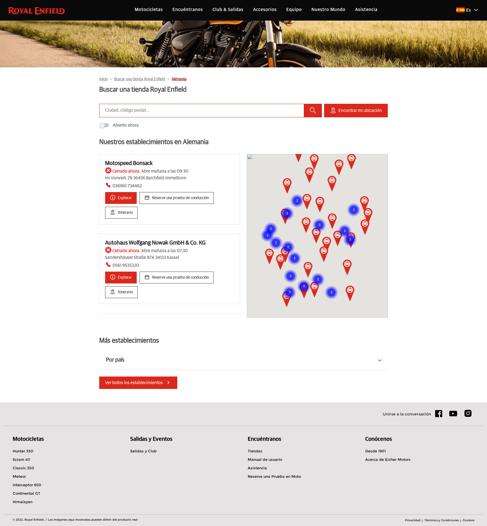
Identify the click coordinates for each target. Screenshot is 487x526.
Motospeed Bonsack (129, 163)
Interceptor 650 (27, 485)
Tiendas (255, 451)
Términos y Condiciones (441, 520)
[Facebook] (438, 415)
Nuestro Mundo (328, 9)
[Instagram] (467, 415)
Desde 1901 (375, 451)
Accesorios (265, 9)
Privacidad (412, 520)
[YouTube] (453, 416)
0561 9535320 (125, 265)
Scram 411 (21, 459)
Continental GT (26, 493)
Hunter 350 (23, 451)
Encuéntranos (187, 9)
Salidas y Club (143, 451)
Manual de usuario (265, 459)
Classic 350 (23, 468)
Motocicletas (149, 9)
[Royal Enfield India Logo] (36, 10)
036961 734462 (127, 186)
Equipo (294, 9)
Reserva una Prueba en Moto (274, 476)
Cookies (468, 520)
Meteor (19, 476)
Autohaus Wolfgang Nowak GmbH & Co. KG (155, 243)
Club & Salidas (228, 9)
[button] (306, 225)
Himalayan (22, 501)
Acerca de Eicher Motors (388, 459)
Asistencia (366, 9)
